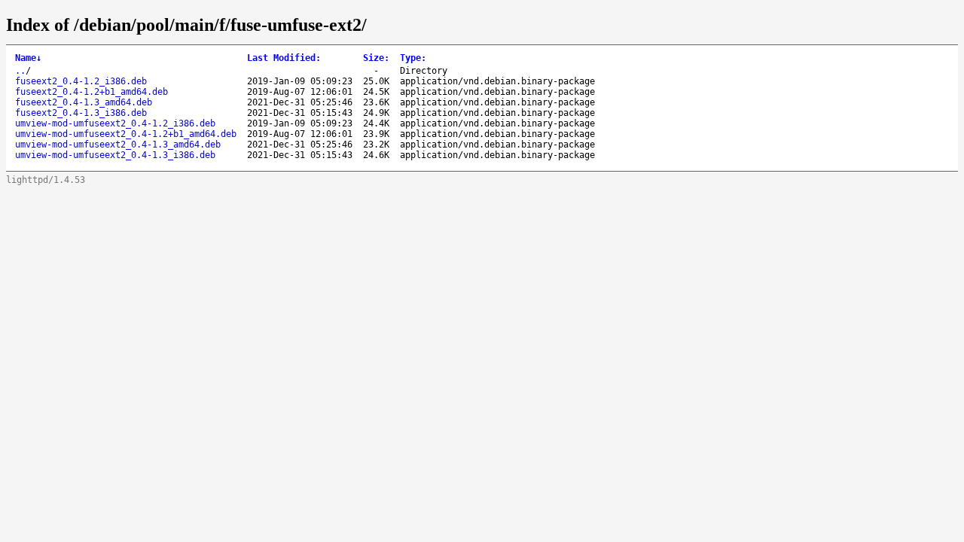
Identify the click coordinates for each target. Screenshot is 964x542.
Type (413, 58)
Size (376, 58)
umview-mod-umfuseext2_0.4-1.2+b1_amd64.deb (125, 134)
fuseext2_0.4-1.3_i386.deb (81, 113)
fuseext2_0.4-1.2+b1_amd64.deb (91, 92)
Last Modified (284, 58)
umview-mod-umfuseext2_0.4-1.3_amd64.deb (118, 144)
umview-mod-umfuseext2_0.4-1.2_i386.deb (115, 123)
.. (20, 70)
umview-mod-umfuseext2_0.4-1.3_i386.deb (115, 155)
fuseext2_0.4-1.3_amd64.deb (83, 102)
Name (28, 58)
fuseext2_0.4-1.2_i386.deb (81, 81)
